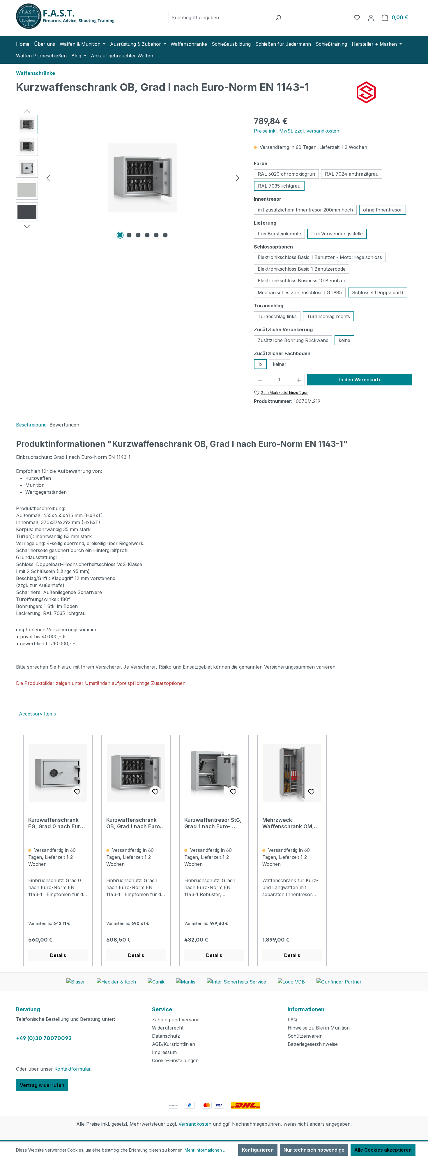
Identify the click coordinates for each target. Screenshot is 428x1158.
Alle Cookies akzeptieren (383, 1150)
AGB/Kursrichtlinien (173, 1044)
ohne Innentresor (382, 210)
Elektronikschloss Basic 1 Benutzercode (302, 269)
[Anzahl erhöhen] (299, 379)
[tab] (31, 425)
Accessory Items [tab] (37, 714)
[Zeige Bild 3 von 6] (138, 235)
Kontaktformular (72, 1069)
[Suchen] (278, 17)
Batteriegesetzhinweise (313, 1044)
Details (58, 955)
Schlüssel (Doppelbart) (377, 292)
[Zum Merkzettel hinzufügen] (77, 792)
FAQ (292, 1020)
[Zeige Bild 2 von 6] (129, 235)
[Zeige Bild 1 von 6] (120, 235)
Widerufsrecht (167, 1028)
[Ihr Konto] (371, 17)
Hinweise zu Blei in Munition (319, 1028)
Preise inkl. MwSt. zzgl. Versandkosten (296, 131)
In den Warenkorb (359, 380)
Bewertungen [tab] (64, 425)
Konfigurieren (258, 1150)
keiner (279, 364)
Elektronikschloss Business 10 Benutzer (302, 280)
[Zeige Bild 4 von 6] (147, 235)
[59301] (143, 178)
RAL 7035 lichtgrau (279, 186)
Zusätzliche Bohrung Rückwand (293, 340)
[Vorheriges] (48, 177)
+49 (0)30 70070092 (44, 1038)
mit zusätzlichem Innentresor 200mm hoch (305, 210)
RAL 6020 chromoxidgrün (286, 174)
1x (260, 364)
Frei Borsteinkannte (279, 234)
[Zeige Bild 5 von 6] (156, 235)
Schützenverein (305, 1036)
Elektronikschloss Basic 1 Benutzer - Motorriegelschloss (320, 257)
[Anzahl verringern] (260, 379)
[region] (129, 177)
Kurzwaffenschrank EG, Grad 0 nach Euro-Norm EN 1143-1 (57, 823)
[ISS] (384, 92)
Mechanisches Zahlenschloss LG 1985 (300, 292)
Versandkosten (194, 1124)
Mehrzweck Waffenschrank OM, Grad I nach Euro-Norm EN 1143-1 (291, 823)
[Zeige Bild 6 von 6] (165, 235)
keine (344, 340)
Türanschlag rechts (328, 316)
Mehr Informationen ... (205, 1150)
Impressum (164, 1052)
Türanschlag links (277, 316)
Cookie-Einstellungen (175, 1060)
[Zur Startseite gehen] (59, 16)
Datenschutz (166, 1036)
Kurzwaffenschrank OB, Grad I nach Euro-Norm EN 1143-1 (134, 823)
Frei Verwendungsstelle (337, 234)
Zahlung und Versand (175, 1020)
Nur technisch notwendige (314, 1150)
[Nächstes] (237, 177)
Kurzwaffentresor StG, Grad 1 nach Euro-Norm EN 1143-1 (213, 823)
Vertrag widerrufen (42, 1085)
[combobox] (220, 17)
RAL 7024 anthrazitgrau (352, 174)
